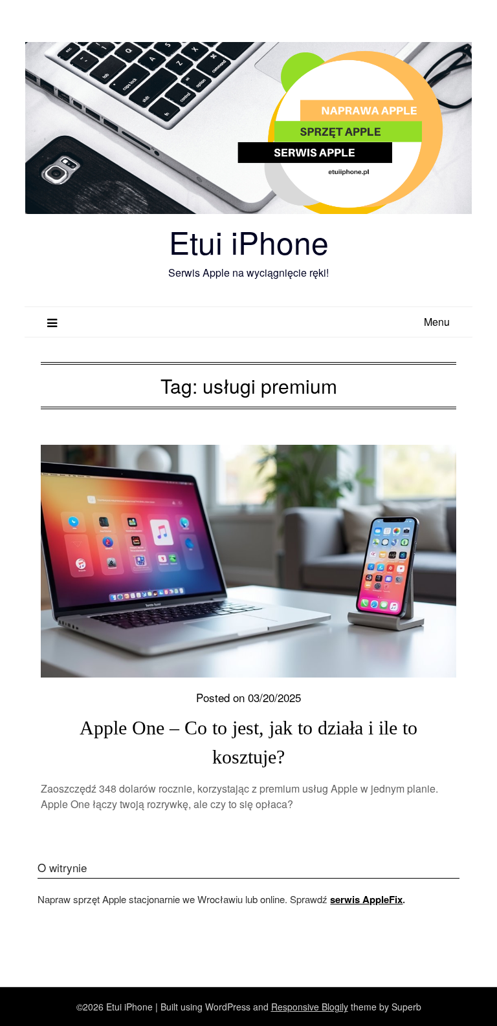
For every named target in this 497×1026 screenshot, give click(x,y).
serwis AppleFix (366, 899)
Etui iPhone (249, 241)
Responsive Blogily (309, 1006)
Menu (437, 321)
